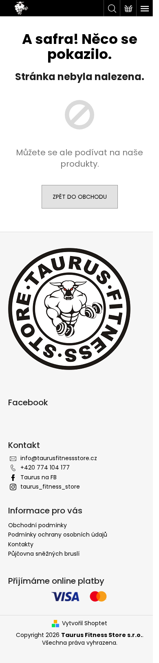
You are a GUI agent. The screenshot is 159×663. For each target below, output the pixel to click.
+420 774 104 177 (45, 467)
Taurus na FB (38, 477)
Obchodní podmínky (37, 525)
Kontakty (20, 544)
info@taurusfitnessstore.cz (58, 458)
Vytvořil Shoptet (84, 623)
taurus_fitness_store (50, 487)
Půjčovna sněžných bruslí (44, 554)
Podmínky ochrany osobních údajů (57, 534)
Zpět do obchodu (80, 197)
